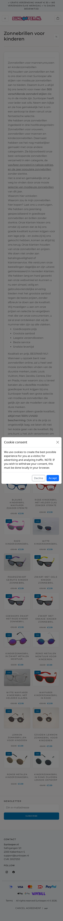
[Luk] (57, 442)
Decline (38, 478)
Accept (53, 478)
